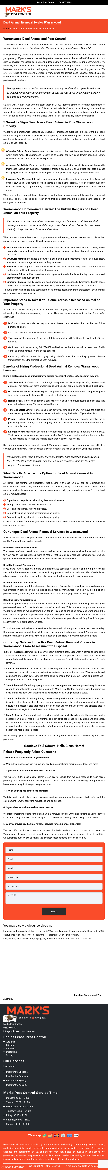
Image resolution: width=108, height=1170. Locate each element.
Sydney (10, 1055)
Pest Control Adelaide (16, 1085)
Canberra (10, 1048)
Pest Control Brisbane (17, 1072)
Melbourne (11, 1052)
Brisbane (10, 1045)
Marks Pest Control (30, 1166)
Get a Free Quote (45, 2)
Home (6, 28)
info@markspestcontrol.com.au (19, 1031)
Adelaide (10, 1041)
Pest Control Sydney (16, 1080)
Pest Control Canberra (17, 1076)
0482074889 (65, 2)
